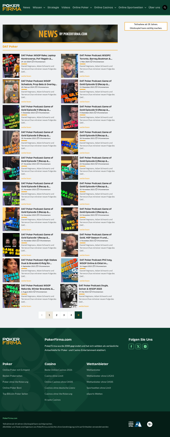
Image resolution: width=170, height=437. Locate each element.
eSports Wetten (95, 393)
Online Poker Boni (12, 387)
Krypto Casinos (53, 399)
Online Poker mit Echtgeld (16, 369)
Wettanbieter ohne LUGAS (100, 375)
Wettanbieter (93, 369)
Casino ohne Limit (54, 375)
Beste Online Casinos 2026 (58, 369)
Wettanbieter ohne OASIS (100, 381)
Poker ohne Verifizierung (15, 381)
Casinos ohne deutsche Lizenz (60, 387)
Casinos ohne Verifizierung (58, 393)
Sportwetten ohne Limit (99, 387)
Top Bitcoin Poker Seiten (15, 393)
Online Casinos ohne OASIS (59, 381)
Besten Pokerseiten (12, 375)
